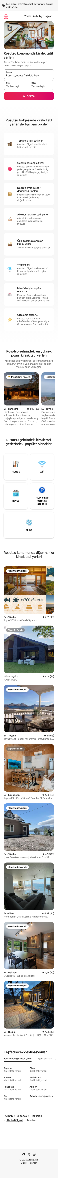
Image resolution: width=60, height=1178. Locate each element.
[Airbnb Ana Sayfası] (6, 16)
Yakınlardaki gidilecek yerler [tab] (18, 1058)
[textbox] (16, 86)
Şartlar (33, 1162)
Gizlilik (24, 1162)
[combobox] (29, 75)
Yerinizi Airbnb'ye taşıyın (38, 16)
